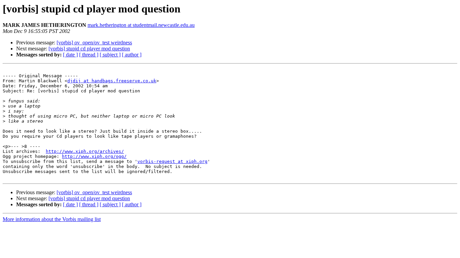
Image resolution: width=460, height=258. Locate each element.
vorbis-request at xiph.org (172, 161)
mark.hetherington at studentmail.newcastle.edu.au (141, 25)
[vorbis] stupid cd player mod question (89, 48)
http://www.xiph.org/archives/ (85, 151)
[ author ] (131, 54)
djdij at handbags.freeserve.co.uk (111, 80)
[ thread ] (88, 54)
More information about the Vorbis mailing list (52, 219)
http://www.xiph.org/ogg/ (94, 156)
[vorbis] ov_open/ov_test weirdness (94, 42)
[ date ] (70, 54)
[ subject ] (110, 54)
